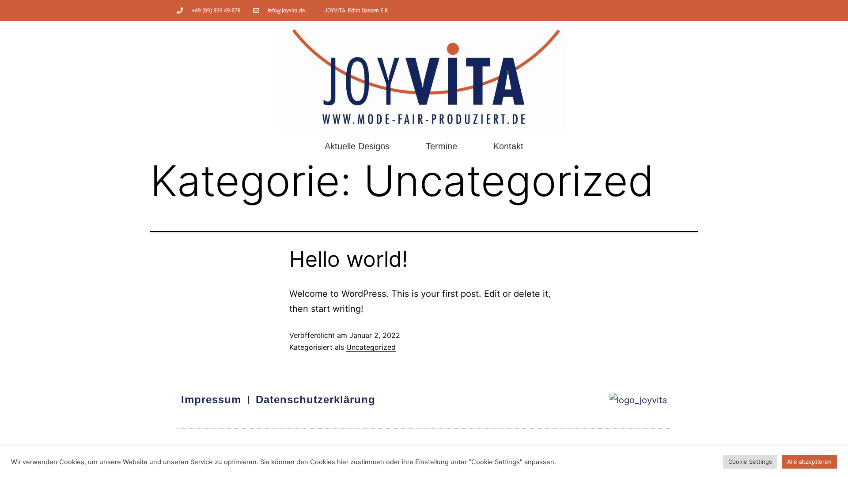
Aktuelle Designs (357, 146)
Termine (441, 146)
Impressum (211, 399)
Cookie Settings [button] (750, 461)
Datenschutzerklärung (315, 399)
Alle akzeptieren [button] (809, 461)
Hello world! (348, 259)
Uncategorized (371, 347)
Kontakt (508, 146)
